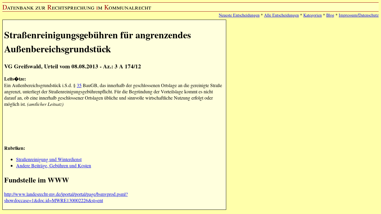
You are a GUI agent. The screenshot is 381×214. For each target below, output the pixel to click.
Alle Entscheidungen (281, 15)
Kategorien (312, 15)
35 (79, 85)
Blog (330, 15)
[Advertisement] (112, 125)
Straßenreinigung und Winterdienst (49, 159)
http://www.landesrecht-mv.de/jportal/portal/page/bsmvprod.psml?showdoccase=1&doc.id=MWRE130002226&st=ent (66, 197)
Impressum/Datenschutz (359, 15)
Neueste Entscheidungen (239, 15)
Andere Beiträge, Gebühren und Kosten (53, 165)
